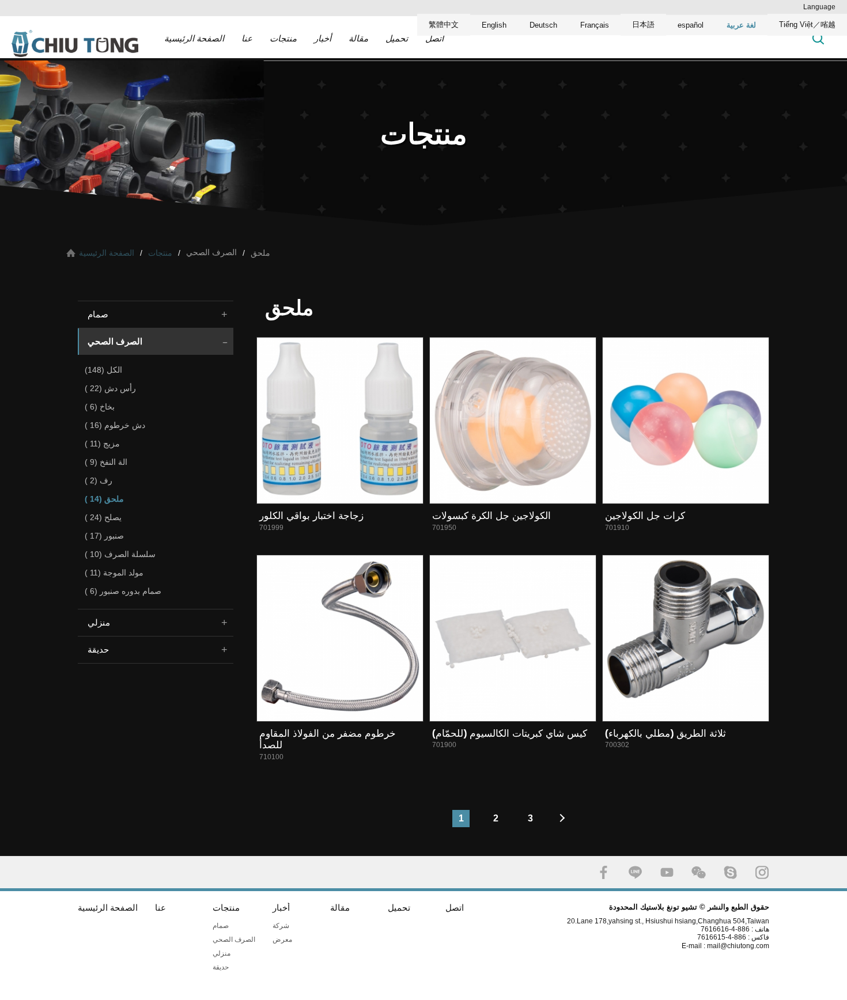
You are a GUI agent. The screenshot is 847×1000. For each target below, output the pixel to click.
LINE (635, 872)
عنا (246, 38)
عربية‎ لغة (741, 25)
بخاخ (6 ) (100, 406)
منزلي (99, 622)
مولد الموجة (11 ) (114, 572)
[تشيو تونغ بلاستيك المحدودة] (75, 43)
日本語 (643, 24)
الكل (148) (103, 369)
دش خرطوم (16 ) (115, 425)
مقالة (358, 38)
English (494, 25)
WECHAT (698, 872)
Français (594, 25)
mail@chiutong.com (742, 946)
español (691, 25)
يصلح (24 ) (103, 517)
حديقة (98, 649)
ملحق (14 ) (104, 498)
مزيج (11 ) (102, 443)
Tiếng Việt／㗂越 (807, 24)
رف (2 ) (98, 480)
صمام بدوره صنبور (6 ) (123, 591)
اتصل (434, 38)
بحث (818, 38)
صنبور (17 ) (104, 535)
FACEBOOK (603, 872)
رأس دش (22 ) (110, 388)
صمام (98, 314)
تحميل (396, 38)
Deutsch (543, 25)
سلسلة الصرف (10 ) (120, 554)
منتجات (283, 38)
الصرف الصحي (115, 341)
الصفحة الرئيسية (194, 38)
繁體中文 (444, 24)
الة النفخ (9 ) (106, 462)
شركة (281, 926)
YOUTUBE (667, 872)
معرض (282, 939)
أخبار (322, 38)
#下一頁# (564, 818)
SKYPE (730, 872)
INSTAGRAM (762, 872)
